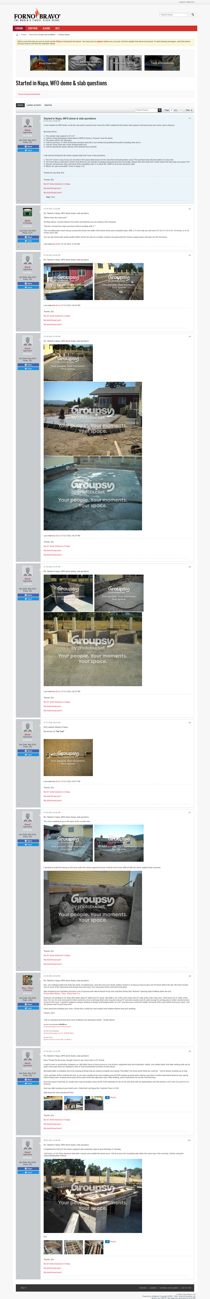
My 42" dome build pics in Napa (57, 184)
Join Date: (23, 140)
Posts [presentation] (20, 105)
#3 (190, 255)
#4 (190, 337)
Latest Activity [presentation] (34, 105)
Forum (23, 34)
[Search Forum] (193, 15)
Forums (19, 28)
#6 (190, 723)
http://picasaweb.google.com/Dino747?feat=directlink (57, 1026)
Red (23, 1288)
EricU (27, 130)
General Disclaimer (169, 1288)
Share (29, 146)
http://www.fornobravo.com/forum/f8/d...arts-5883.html (58, 1039)
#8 (190, 976)
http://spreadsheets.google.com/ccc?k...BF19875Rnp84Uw (59, 1033)
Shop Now (33, 28)
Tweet (29, 150)
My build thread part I (52, 188)
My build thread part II (53, 193)
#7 (190, 813)
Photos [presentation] (48, 105)
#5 (190, 567)
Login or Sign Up (186, 2)
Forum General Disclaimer (29, 94)
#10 (189, 1140)
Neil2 (27, 221)
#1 (190, 118)
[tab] (20, 105)
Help (57, 28)
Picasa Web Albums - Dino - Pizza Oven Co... (62, 993)
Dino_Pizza (27, 988)
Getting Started (64, 34)
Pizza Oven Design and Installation (42, 34)
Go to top (186, 1288)
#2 (190, 209)
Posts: (25, 142)
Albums (46, 28)
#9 (190, 1051)
